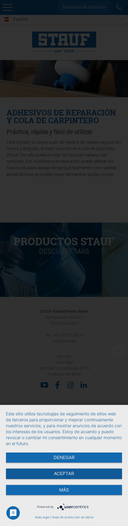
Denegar (64, 457)
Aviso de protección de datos (72, 517)
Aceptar (64, 473)
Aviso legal (42, 517)
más (64, 490)
